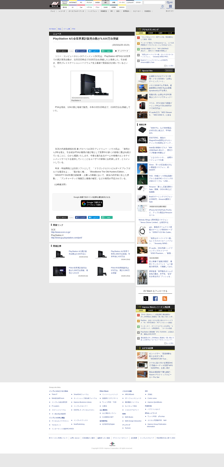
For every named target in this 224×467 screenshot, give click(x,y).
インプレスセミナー (81, 406)
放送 (118, 11)
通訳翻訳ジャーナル (132, 402)
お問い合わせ (75, 438)
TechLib (128, 428)
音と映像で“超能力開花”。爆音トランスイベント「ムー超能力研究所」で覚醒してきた (161, 264)
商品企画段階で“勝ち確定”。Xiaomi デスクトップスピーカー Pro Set (160, 374)
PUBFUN (148, 406)
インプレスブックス (81, 420)
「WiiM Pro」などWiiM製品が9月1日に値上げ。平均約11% (160, 130)
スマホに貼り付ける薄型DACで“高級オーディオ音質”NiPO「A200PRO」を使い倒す (161, 365)
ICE (146, 391)
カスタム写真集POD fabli (157, 420)
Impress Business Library (83, 402)
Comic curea (152, 398)
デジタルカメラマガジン (60, 421)
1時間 (141, 33)
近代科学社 (103, 421)
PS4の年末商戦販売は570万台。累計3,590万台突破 (120, 270)
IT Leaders (55, 406)
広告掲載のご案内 (88, 438)
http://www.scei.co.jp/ (60, 232)
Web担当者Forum (58, 398)
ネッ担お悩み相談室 (59, 414)
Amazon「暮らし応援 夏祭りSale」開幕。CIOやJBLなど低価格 (161, 189)
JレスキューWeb (131, 406)
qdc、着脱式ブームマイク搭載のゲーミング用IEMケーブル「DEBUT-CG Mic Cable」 (161, 229)
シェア (82, 51)
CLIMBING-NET (107, 417)
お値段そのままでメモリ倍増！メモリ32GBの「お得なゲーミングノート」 (160, 78)
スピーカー (137, 11)
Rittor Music (104, 391)
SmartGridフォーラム (81, 394)
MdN (124, 414)
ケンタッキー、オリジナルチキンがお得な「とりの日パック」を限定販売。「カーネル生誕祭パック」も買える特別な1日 (157, 328)
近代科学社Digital (108, 424)
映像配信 (104, 11)
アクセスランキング (150, 30)
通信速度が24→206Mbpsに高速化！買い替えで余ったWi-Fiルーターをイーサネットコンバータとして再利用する (157, 340)
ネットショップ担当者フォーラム (85, 398)
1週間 (160, 33)
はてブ (95, 51)
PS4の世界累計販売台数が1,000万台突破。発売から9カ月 (78, 270)
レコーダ (62, 11)
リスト (71, 51)
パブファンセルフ (154, 409)
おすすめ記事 (147, 348)
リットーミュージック (110, 394)
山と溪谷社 (103, 410)
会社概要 (134, 438)
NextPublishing (79, 424)
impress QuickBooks (155, 402)
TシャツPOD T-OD (109, 402)
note (108, 51)
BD (112, 11)
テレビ (52, 11)
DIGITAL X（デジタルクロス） (84, 410)
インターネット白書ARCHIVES (63, 429)
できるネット (56, 425)
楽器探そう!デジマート (110, 398)
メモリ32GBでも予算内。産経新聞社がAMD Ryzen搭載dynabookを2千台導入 (160, 88)
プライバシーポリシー (120, 438)
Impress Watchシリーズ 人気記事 (156, 307)
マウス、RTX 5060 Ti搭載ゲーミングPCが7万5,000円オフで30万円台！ (160, 105)
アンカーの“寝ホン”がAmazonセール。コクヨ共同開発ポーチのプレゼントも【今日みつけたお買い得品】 (157, 45)
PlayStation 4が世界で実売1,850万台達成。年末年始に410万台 (120, 253)
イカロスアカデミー (132, 410)
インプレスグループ (147, 438)
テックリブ (126, 425)
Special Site (147, 71)
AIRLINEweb (129, 394)
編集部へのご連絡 (103, 438)
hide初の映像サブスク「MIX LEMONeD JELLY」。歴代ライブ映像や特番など (161, 150)
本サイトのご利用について (58, 438)
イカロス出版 (127, 391)
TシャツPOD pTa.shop (156, 416)
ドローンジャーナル (59, 410)
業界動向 (126, 11)
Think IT (54, 394)
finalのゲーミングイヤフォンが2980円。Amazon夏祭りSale (160, 199)
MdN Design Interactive (133, 421)
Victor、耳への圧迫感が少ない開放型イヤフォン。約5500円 (160, 167)
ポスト (64, 51)
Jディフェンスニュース (133, 398)
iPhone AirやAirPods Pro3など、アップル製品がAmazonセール (160, 212)
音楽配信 (147, 11)
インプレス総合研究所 (59, 402)
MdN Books (129, 417)
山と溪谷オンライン (109, 413)
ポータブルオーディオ (76, 11)
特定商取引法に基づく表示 (166, 438)
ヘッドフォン (92, 11)
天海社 (150, 394)
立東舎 (104, 406)
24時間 (150, 33)
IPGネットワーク (151, 413)
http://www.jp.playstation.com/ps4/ (66, 238)
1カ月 (170, 33)
